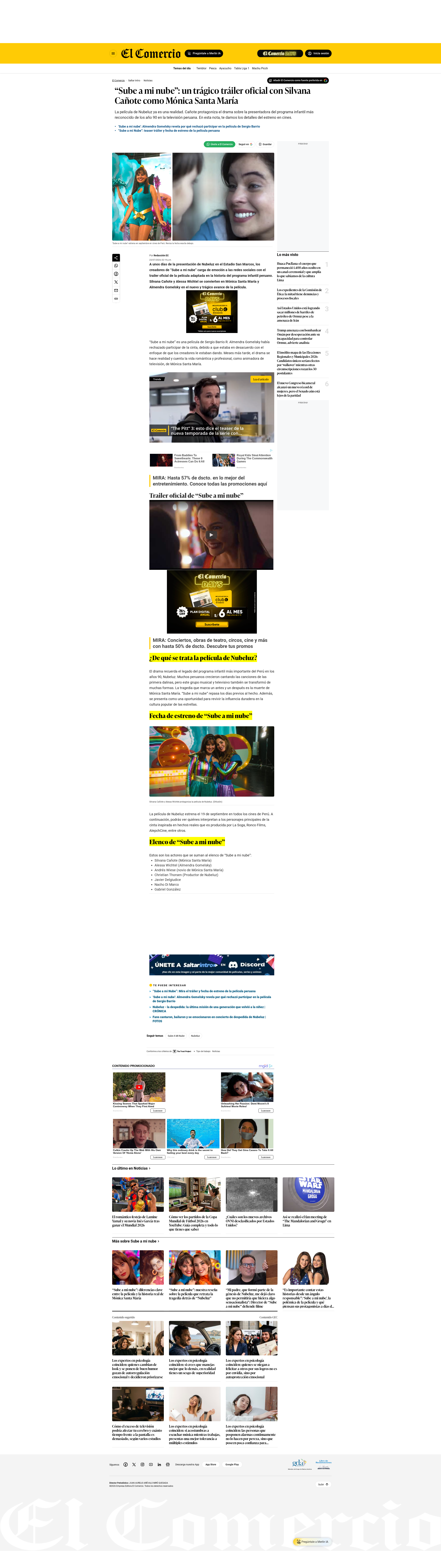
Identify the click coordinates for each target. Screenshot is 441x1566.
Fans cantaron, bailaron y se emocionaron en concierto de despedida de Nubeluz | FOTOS (209, 1019)
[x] (134, 1462)
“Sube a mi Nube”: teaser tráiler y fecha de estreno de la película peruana (169, 130)
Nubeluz (195, 1035)
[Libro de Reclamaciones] (324, 1461)
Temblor (201, 68)
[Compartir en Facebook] (116, 274)
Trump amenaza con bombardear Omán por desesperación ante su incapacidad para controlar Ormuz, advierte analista (299, 336)
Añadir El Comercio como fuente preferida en (297, 80)
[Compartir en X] (116, 282)
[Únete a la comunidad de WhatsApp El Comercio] (219, 144)
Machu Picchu (260, 68)
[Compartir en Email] (116, 290)
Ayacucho (225, 68)
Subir (321, 1481)
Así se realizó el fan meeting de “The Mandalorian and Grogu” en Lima (307, 1218)
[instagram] (142, 1462)
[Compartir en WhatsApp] (116, 265)
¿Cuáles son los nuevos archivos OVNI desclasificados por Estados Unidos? (250, 1218)
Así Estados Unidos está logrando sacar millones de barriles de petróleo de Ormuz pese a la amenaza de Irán (298, 314)
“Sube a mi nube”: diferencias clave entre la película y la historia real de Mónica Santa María (138, 1291)
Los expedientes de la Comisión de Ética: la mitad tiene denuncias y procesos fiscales (299, 294)
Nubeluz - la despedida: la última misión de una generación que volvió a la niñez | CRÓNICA (209, 1009)
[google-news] (168, 1462)
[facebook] (126, 1462)
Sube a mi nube (176, 1035)
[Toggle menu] (113, 53)
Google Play (232, 1461)
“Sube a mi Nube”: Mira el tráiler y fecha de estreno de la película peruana (204, 991)
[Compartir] (116, 257)
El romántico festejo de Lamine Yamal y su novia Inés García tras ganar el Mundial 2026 (136, 1218)
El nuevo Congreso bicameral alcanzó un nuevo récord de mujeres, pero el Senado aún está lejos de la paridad (298, 389)
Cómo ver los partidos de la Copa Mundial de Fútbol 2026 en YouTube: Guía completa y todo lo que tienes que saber (193, 1220)
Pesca (213, 68)
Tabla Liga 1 (241, 68)
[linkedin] (159, 1462)
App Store (211, 1461)
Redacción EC (161, 255)
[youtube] (151, 1462)
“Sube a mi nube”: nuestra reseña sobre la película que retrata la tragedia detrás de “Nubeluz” (193, 1291)
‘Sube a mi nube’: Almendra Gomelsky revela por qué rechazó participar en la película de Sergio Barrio (189, 126)
